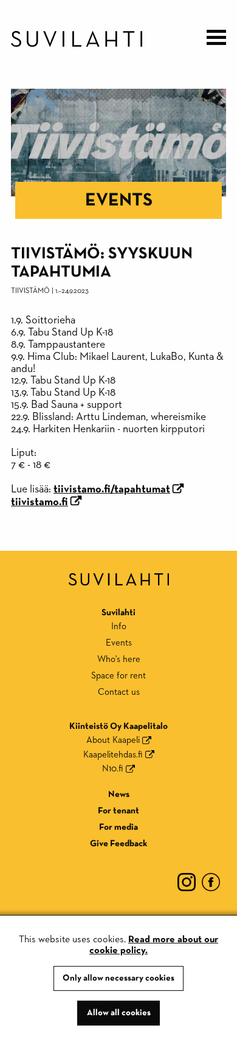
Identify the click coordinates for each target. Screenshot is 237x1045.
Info (118, 626)
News (118, 794)
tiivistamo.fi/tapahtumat (111, 489)
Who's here (118, 659)
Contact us (119, 692)
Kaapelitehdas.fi (113, 754)
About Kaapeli (113, 740)
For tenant (118, 810)
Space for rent (118, 675)
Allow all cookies (119, 1013)
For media (118, 827)
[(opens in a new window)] (186, 881)
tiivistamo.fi (39, 502)
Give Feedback (118, 843)
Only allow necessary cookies (118, 978)
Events (119, 200)
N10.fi (112, 768)
